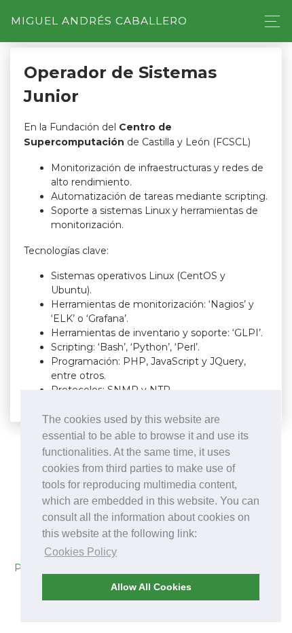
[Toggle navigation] (268, 21)
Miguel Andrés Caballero (99, 20)
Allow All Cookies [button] (151, 586)
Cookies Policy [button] (80, 552)
